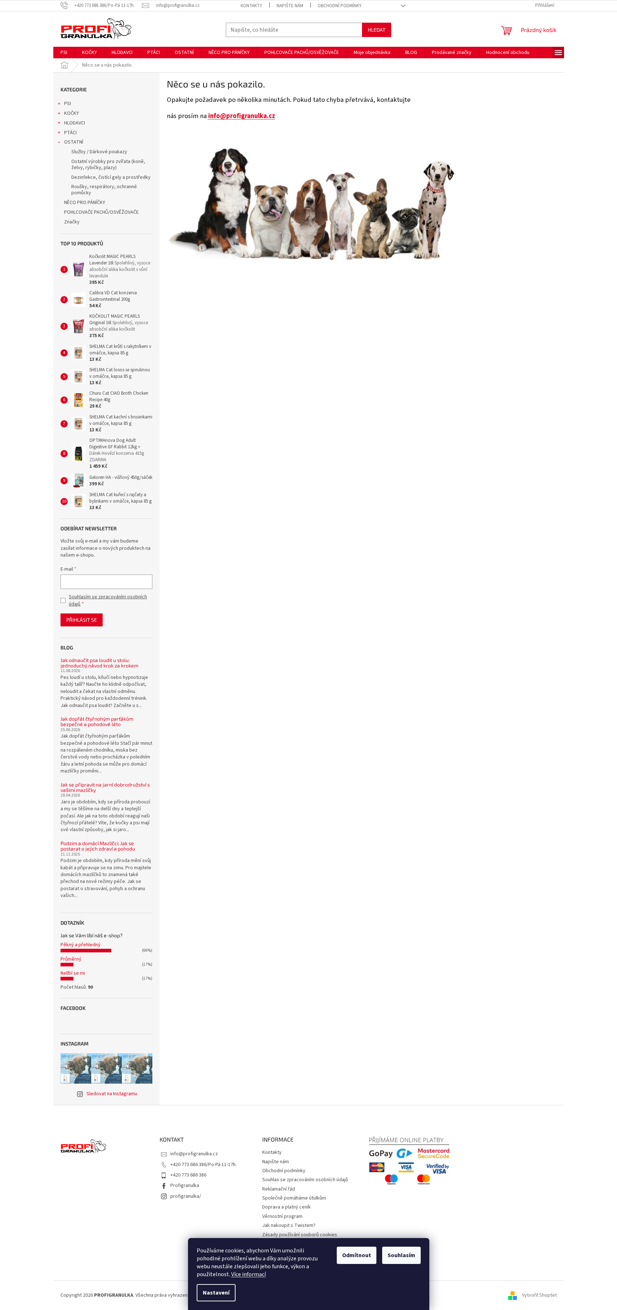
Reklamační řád (278, 1189)
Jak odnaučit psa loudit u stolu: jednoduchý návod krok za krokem (99, 662)
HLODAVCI (74, 123)
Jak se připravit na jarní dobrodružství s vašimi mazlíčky (105, 787)
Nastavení (216, 1293)
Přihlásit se (81, 620)
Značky (72, 222)
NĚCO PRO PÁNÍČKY (84, 202)
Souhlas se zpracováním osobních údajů (305, 1179)
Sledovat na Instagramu (111, 1093)
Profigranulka (184, 1185)
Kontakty (251, 6)
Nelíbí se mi (73, 973)
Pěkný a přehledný (80, 944)
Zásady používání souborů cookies (299, 1234)
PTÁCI (70, 132)
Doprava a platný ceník (286, 1207)
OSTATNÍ (73, 142)
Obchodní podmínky (340, 6)
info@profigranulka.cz (241, 116)
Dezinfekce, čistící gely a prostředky (111, 177)
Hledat (376, 30)
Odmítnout (356, 1255)
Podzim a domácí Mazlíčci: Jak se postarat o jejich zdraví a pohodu (98, 846)
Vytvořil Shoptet (539, 1295)
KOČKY (71, 113)
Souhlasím (401, 1255)
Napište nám (290, 6)
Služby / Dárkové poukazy (99, 151)
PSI (67, 103)
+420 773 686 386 (188, 1175)
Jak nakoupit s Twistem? (289, 1225)
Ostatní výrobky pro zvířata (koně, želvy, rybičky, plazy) (108, 164)
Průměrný (71, 959)
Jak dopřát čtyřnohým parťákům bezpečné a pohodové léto (97, 721)
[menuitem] (64, 52)
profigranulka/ (185, 1196)
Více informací (248, 1274)
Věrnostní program (282, 1216)
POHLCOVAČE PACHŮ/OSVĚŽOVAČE (101, 212)
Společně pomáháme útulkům (294, 1198)
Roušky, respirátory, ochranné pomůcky (104, 189)
